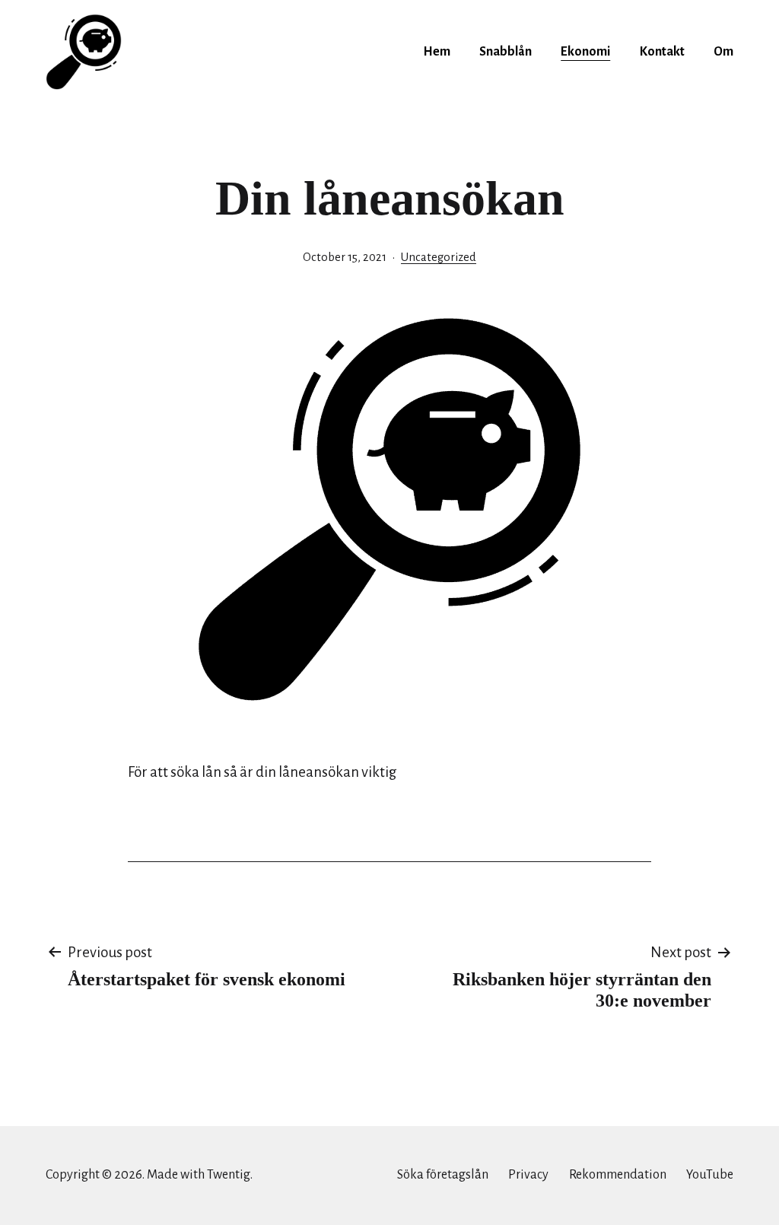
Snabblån (505, 52)
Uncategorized (438, 257)
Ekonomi (585, 52)
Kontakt (662, 52)
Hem (436, 52)
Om (723, 52)
